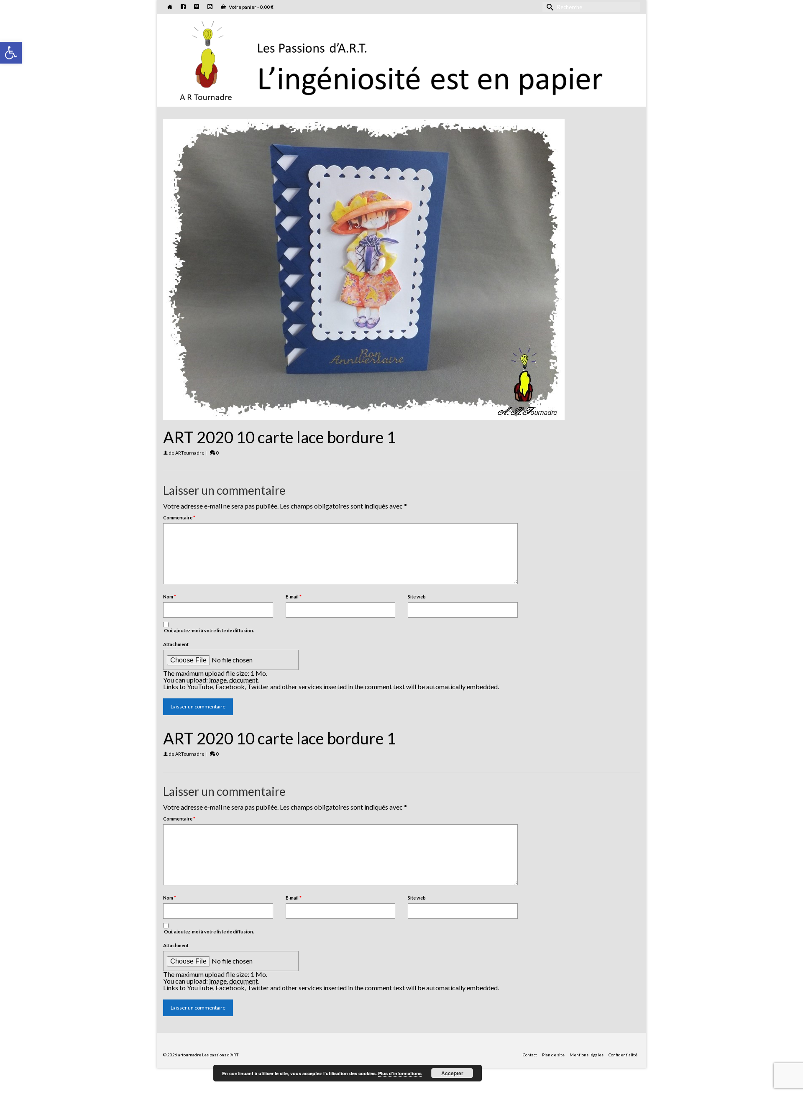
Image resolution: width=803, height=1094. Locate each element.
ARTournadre (190, 452)
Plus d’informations (400, 1073)
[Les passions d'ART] (401, 59)
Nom (169, 596)
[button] (11, 53)
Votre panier (251, 7)
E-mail (294, 596)
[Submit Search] (548, 7)
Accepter (452, 1073)
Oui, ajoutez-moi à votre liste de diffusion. (208, 630)
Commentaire (179, 517)
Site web (417, 596)
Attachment (176, 644)
